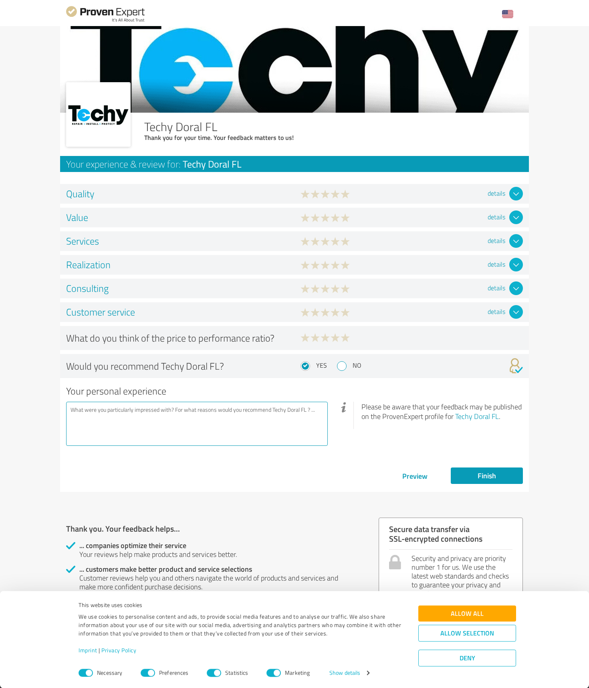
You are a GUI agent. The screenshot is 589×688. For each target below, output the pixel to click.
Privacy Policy (118, 650)
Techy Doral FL (477, 416)
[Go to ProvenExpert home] (105, 20)
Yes (321, 365)
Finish (487, 475)
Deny (467, 658)
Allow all (467, 613)
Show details (344, 673)
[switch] (148, 673)
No (357, 365)
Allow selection (467, 633)
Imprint (88, 650)
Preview (415, 475)
